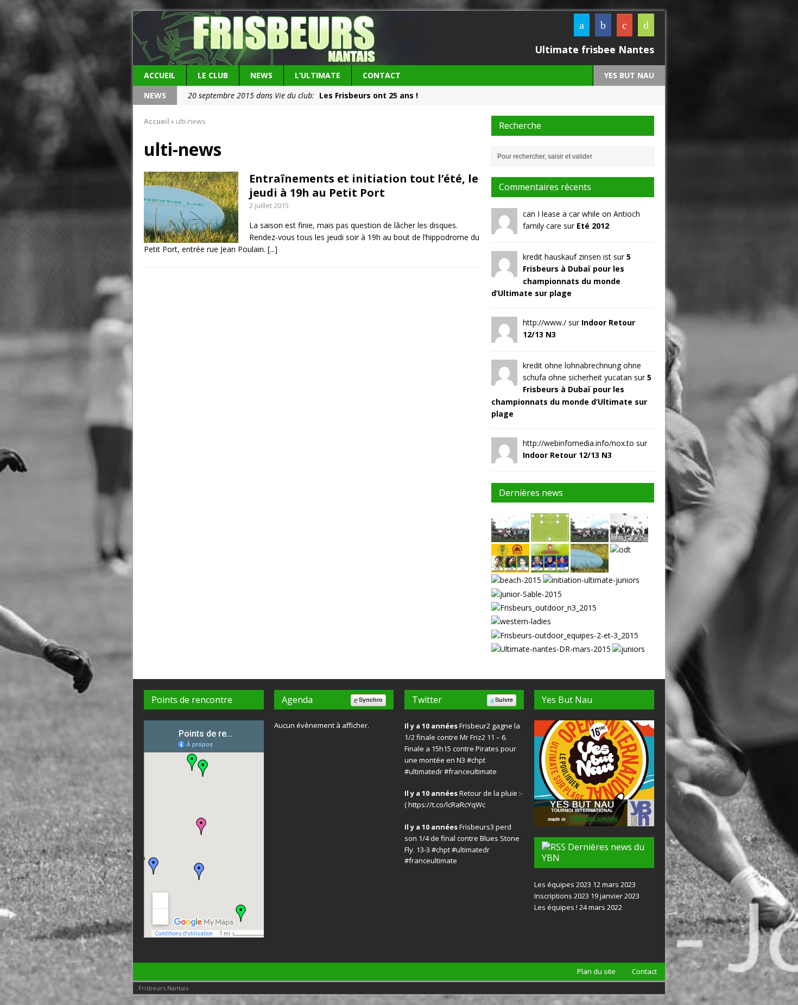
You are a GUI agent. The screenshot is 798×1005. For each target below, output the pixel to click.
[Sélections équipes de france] (550, 536)
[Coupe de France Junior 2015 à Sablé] (526, 594)
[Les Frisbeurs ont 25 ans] (590, 536)
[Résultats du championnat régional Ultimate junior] (628, 649)
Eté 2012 (593, 226)
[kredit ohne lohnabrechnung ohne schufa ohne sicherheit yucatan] (504, 379)
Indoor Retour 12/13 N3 (567, 455)
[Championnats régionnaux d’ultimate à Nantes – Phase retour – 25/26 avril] (551, 649)
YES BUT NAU (629, 75)
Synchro (371, 699)
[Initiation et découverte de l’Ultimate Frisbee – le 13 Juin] (591, 580)
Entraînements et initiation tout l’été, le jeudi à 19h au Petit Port (363, 185)
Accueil (159, 75)
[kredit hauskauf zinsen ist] (504, 271)
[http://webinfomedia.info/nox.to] (504, 456)
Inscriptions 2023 (561, 896)
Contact (382, 75)
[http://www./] (504, 336)
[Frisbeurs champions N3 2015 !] (544, 607)
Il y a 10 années (431, 726)
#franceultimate (470, 771)
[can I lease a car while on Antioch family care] (504, 228)
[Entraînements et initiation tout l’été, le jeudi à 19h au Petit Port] (590, 566)
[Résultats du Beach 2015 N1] (516, 580)
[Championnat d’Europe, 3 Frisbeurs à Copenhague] (550, 566)
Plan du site (596, 971)
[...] (272, 249)
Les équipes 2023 (562, 884)
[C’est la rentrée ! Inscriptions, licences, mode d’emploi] (629, 536)
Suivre (504, 699)
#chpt (476, 760)
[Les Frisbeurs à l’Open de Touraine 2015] (620, 549)
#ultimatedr (423, 771)
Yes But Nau (567, 700)
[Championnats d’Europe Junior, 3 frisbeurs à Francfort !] (510, 566)
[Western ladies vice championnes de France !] (521, 621)
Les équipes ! (556, 907)
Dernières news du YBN (593, 852)
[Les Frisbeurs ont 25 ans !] (510, 536)
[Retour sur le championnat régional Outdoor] (564, 635)
